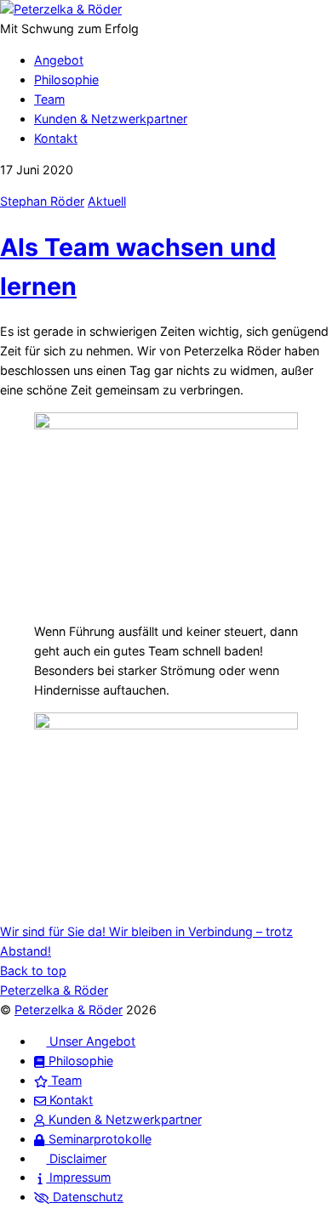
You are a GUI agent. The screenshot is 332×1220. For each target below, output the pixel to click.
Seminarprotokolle (98, 1139)
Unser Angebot (90, 1041)
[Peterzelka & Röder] (61, 9)
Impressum (78, 1177)
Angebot (58, 60)
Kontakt (55, 138)
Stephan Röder (42, 201)
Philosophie (66, 79)
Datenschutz (86, 1196)
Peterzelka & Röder (68, 1009)
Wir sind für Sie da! (53, 931)
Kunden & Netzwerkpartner (110, 118)
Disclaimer (76, 1158)
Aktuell (107, 201)
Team (49, 99)
